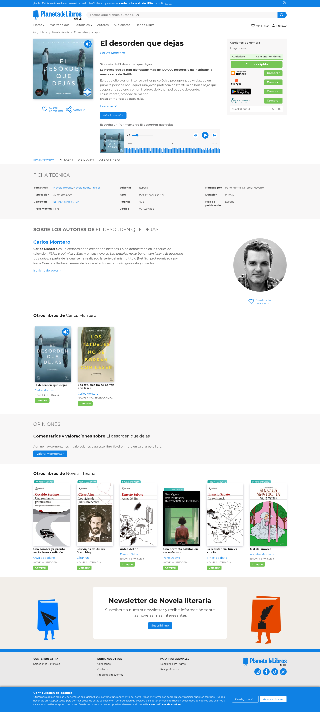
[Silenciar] (128, 135)
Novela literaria (62, 187)
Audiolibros (122, 25)
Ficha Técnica (43, 160)
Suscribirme (160, 625)
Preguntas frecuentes (110, 674)
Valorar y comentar (50, 453)
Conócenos (103, 663)
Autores (103, 25)
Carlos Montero (51, 242)
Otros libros (109, 160)
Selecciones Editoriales (46, 663)
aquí (168, 3)
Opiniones (86, 160)
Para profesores (169, 669)
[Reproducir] (205, 135)
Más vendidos (60, 25)
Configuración (245, 699)
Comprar (273, 73)
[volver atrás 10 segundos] (195, 135)
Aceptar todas (273, 699)
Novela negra (81, 187)
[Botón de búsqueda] (282, 15)
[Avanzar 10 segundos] (214, 135)
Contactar (103, 669)
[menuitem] (39, 26)
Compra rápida (257, 64)
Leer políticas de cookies (165, 704)
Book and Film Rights (173, 663)
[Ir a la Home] (34, 32)
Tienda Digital (145, 25)
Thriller (96, 187)
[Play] (88, 44)
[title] (265, 662)
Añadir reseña (113, 115)
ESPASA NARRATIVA (66, 201)
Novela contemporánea (95, 398)
